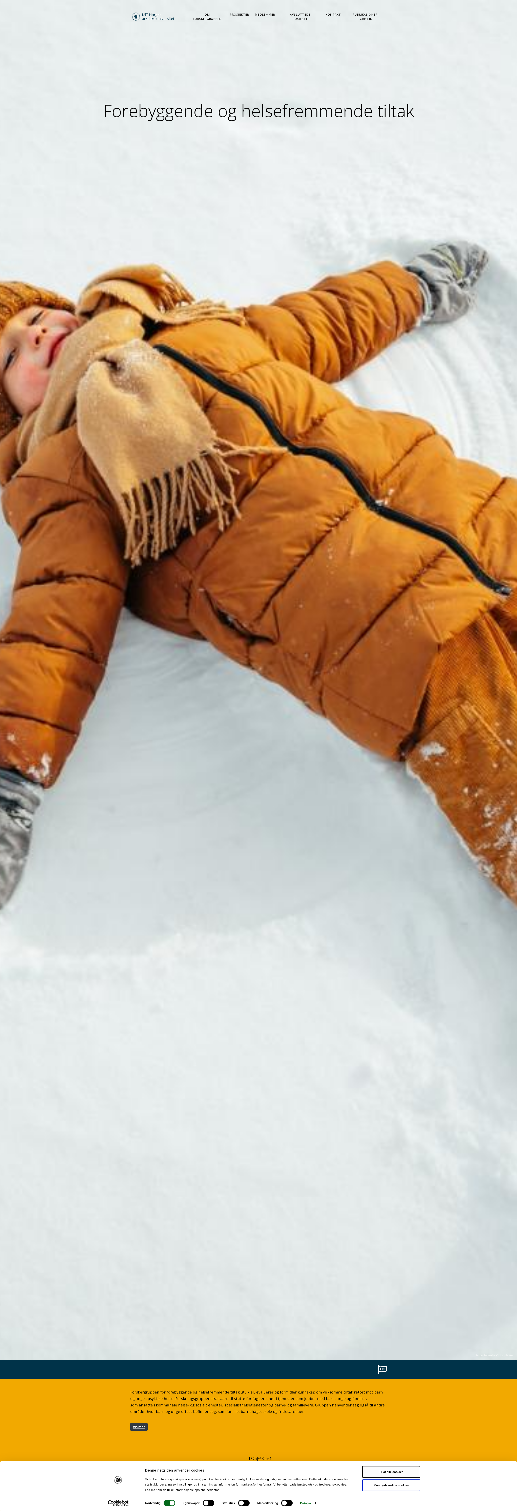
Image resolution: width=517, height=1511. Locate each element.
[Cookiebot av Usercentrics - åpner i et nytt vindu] (118, 1503)
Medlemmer (265, 14)
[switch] (208, 1503)
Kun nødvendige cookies (391, 1485)
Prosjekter (239, 14)
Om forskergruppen (207, 17)
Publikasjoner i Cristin (366, 17)
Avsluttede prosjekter (300, 17)
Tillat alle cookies (391, 1472)
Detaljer (305, 1503)
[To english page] (382, 1369)
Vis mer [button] (139, 1427)
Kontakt (333, 14)
